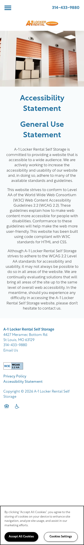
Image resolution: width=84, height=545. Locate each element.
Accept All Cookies (21, 536)
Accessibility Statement (23, 382)
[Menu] (7, 8)
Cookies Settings (61, 536)
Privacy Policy (14, 376)
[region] (42, 525)
